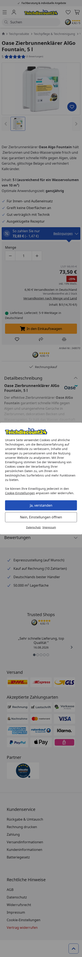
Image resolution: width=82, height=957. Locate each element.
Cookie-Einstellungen (20, 493)
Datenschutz (33, 527)
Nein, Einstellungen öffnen (41, 517)
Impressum (49, 527)
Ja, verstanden (41, 505)
